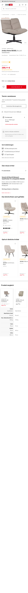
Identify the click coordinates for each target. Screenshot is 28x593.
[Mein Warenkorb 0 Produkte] (25, 5)
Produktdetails (6, 170)
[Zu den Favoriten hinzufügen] (3, 87)
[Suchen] (3, 8)
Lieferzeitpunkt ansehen (11, 124)
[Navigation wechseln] (2, 5)
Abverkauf (5, 62)
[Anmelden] (19, 5)
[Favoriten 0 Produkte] (22, 5)
